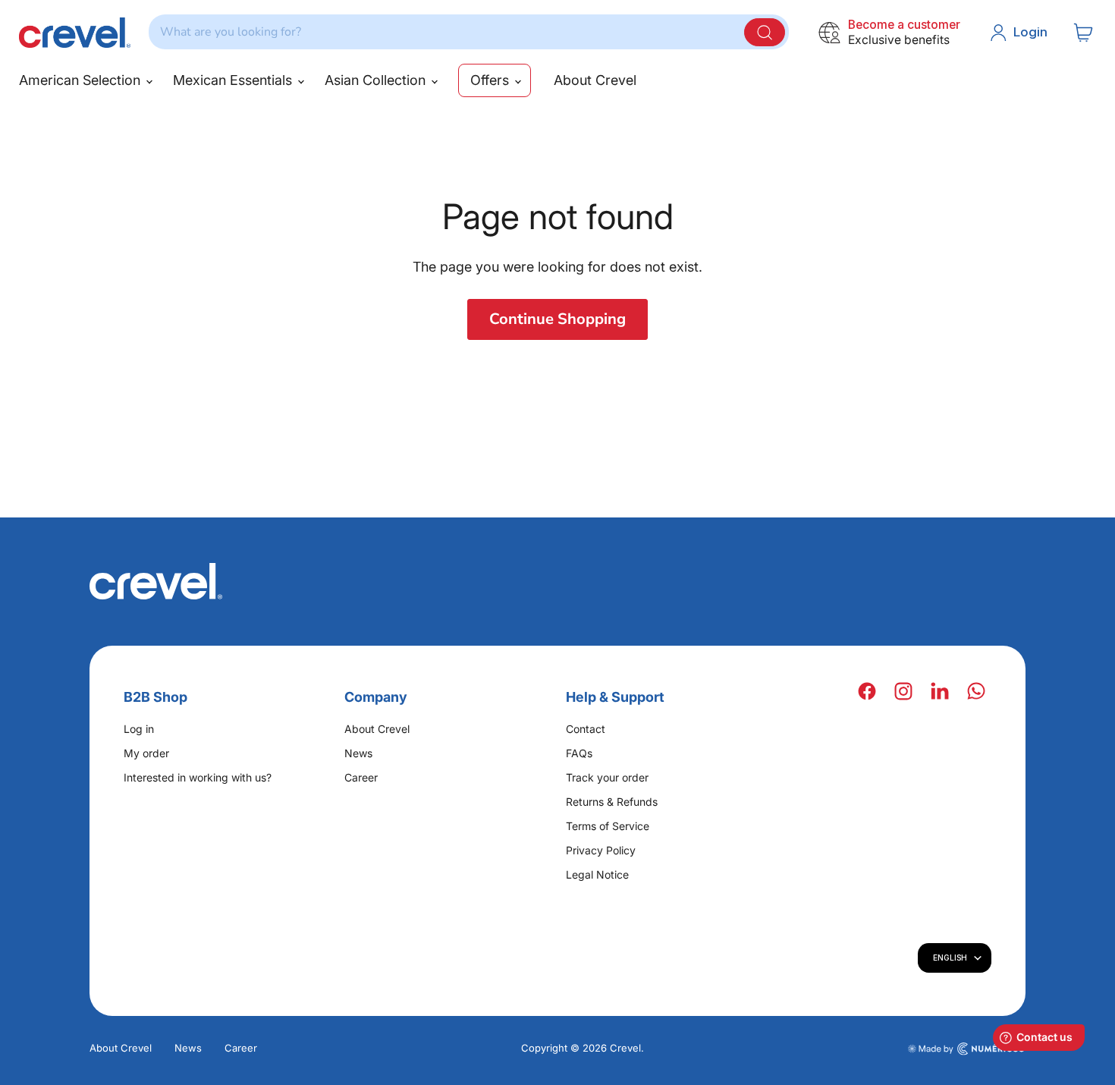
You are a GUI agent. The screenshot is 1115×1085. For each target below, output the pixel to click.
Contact (585, 728)
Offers (491, 80)
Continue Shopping (557, 319)
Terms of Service (607, 825)
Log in (139, 728)
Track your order (607, 777)
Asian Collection (377, 80)
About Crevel (595, 80)
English (950, 957)
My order (146, 753)
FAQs (579, 753)
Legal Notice (597, 874)
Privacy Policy (601, 850)
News (358, 753)
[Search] (764, 32)
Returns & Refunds (612, 801)
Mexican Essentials (234, 80)
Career (361, 777)
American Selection (81, 80)
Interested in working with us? (198, 777)
